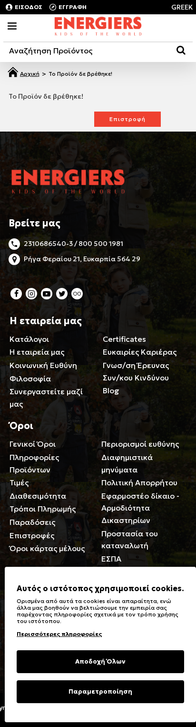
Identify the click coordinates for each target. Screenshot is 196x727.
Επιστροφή (127, 119)
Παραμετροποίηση (100, 691)
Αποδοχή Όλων (100, 661)
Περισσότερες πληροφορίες (59, 633)
